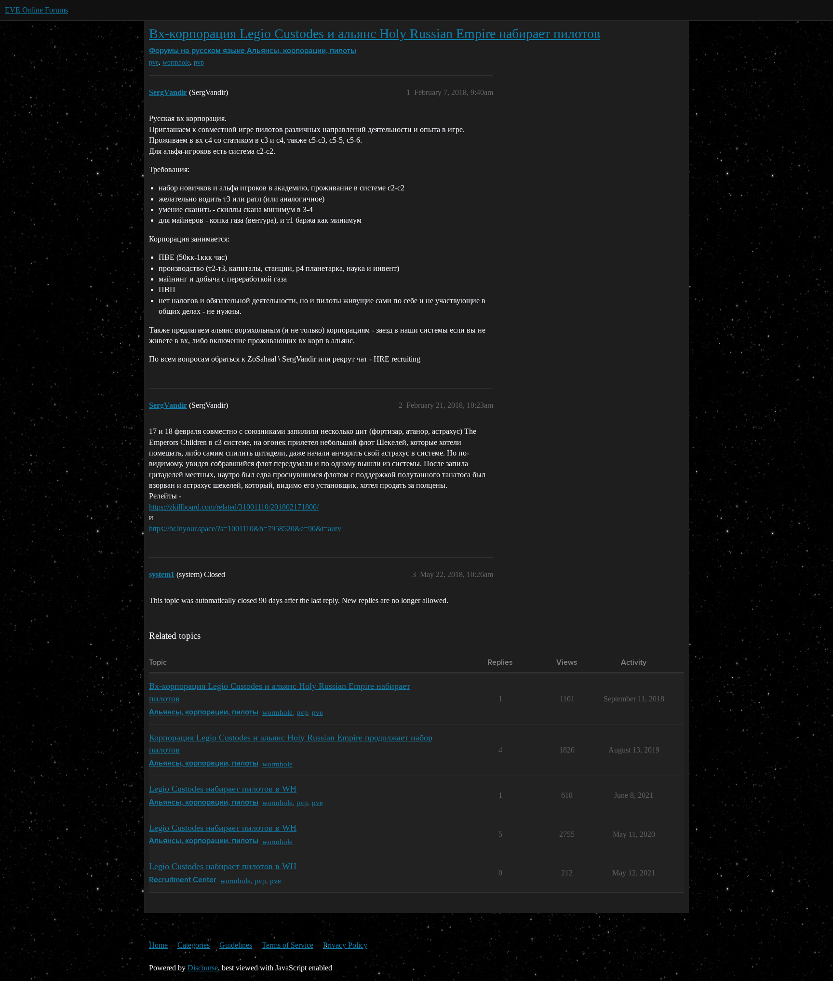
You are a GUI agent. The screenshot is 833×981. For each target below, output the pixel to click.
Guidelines (235, 945)
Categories (193, 945)
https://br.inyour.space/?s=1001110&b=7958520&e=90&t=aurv (245, 528)
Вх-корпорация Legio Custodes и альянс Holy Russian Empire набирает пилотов (374, 33)
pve (154, 62)
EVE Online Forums (36, 10)
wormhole (176, 62)
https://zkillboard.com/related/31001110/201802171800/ (234, 507)
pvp (199, 62)
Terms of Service (287, 945)
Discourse (203, 968)
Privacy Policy (345, 945)
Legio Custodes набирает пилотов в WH (222, 788)
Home (158, 945)
